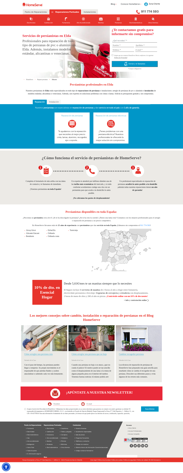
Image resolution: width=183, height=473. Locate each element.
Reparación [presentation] (40, 102)
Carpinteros (64, 428)
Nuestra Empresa (81, 428)
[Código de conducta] (75, 450)
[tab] (40, 102)
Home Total (30, 447)
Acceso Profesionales (135, 431)
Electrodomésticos (32, 434)
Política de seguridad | (130, 460)
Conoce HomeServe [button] (130, 4)
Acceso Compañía (134, 434)
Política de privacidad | (105, 460)
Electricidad (30, 431)
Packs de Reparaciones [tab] (36, 12)
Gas (28, 438)
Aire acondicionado (33, 441)
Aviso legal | (94, 460)
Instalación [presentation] (54, 102)
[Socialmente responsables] (75, 431)
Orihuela (51, 233)
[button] (6, 467)
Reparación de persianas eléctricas (111, 115)
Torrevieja (74, 230)
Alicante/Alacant (32, 233)
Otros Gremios (65, 447)
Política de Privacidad (120, 58)
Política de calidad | (143, 460)
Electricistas (50, 428)
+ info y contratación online (135, 300)
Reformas (64, 444)
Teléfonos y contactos (82, 441)
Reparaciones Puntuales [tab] (67, 12)
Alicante (54, 79)
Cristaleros (64, 438)
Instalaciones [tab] (90, 12)
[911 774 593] (138, 11)
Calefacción (50, 431)
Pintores (63, 441)
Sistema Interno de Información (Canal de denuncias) (92, 447)
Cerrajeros (64, 434)
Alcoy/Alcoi (31, 230)
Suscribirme (149, 409)
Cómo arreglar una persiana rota (38, 354)
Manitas (49, 441)
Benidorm (30, 236)
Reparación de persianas (72, 115)
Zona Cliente (132, 428)
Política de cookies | (118, 460)
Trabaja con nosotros (82, 444)
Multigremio (30, 444)
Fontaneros (50, 434)
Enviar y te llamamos (137, 64)
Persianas (49, 444)
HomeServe (29, 79)
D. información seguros (34, 453)
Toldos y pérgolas (66, 431)
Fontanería (30, 428)
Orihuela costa (53, 236)
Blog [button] (113, 4)
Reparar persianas (42, 79)
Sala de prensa (80, 434)
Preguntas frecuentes (82, 438)
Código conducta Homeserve (84, 450)
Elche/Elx (52, 230)
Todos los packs (32, 450)
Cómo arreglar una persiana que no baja (89, 354)
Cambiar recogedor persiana (131, 354)
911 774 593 (150, 11)
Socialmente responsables (83, 431)
